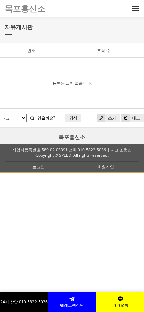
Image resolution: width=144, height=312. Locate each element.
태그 (135, 118)
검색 (73, 118)
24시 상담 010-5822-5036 (24, 302)
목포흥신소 (72, 137)
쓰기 (111, 118)
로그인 (38, 167)
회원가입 (106, 167)
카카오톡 (120, 305)
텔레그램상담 (72, 305)
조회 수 (103, 50)
